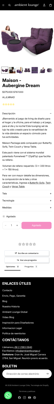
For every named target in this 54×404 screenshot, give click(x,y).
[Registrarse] (47, 374)
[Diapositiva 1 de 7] (5, 70)
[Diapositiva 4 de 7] (27, 70)
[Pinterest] (34, 397)
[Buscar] (9, 5)
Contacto (7, 290)
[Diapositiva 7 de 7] (50, 70)
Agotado (36, 225)
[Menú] (3, 5)
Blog (4, 301)
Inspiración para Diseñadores (18, 322)
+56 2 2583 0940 (22, 347)
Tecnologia (8, 200)
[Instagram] (24, 397)
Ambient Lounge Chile (21, 385)
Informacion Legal (12, 328)
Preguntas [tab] (29, 266)
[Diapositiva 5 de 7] (35, 70)
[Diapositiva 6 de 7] (42, 70)
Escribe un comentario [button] (28, 253)
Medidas (7, 207)
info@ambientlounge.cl (27, 350)
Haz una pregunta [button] (28, 260)
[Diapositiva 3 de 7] (20, 70)
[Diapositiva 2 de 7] (12, 70)
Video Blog (8, 317)
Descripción (8, 113)
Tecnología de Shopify (40, 385)
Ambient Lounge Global (15, 311)
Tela (4, 193)
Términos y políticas (27, 391)
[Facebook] (19, 397)
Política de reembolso (14, 333)
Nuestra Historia (11, 306)
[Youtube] (29, 397)
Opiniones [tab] (10, 266)
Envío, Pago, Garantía (13, 295)
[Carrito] (50, 5)
